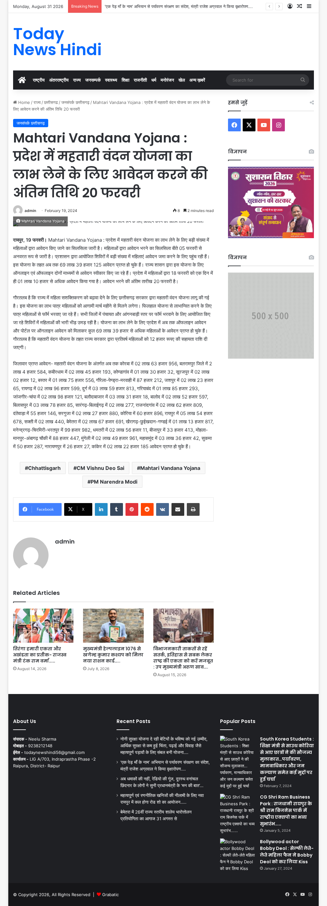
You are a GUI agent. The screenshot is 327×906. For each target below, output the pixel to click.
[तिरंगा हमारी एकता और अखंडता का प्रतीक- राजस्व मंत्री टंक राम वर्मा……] (43, 626)
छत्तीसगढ (51, 102)
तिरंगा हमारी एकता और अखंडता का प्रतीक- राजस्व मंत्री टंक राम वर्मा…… (39, 655)
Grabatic (110, 894)
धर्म (153, 80)
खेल (182, 80)
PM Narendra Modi (114, 482)
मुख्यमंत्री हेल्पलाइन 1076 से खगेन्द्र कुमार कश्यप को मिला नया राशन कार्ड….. (113, 655)
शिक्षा (125, 80)
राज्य (77, 80)
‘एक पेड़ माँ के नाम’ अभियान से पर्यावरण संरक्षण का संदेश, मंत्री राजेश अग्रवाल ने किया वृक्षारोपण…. (179, 6)
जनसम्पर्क (93, 80)
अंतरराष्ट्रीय (59, 80)
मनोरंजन (167, 80)
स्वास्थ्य (111, 80)
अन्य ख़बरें (197, 80)
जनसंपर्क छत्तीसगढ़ (75, 102)
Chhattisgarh (44, 468)
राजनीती (140, 80)
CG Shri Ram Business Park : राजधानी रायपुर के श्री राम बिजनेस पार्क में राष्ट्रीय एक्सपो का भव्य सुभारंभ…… (286, 810)
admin (30, 210)
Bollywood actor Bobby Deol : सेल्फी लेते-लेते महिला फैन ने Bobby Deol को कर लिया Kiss (287, 851)
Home (23, 102)
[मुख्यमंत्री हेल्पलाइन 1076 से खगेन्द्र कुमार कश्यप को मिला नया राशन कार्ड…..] (113, 626)
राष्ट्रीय (39, 80)
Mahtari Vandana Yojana (170, 468)
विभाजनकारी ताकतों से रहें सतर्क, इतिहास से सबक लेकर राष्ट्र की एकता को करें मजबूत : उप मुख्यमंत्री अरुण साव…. (183, 658)
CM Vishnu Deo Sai (100, 468)
